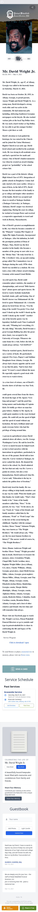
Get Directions (11, 705)
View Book (10, 767)
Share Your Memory (13, 798)
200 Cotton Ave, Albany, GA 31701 (19, 701)
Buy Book (21, 767)
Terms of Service (24, 903)
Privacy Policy (13, 903)
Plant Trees (27, 705)
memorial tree (27, 651)
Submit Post (19, 833)
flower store (25, 655)
